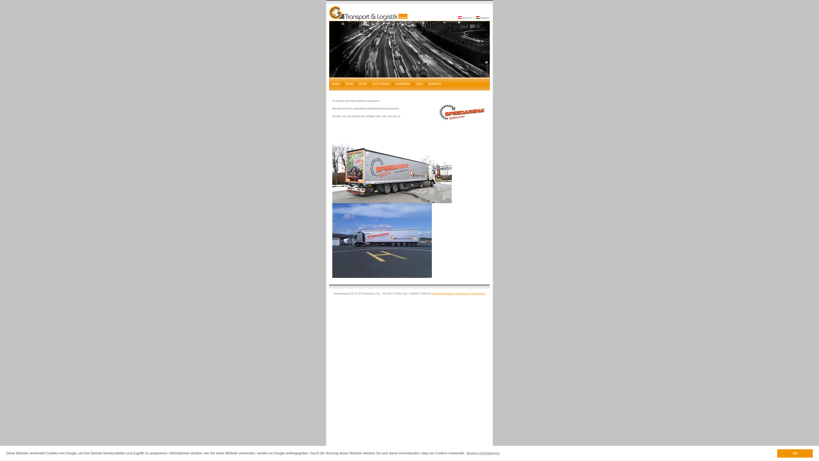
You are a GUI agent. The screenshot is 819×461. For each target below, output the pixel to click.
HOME (336, 84)
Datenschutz (478, 293)
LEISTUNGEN (381, 84)
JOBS (419, 84)
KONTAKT (434, 84)
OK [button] (795, 453)
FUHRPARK (402, 84)
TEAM (349, 84)
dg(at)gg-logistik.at (443, 293)
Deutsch (467, 17)
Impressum (462, 293)
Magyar (484, 17)
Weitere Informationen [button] (483, 453)
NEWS (363, 84)
